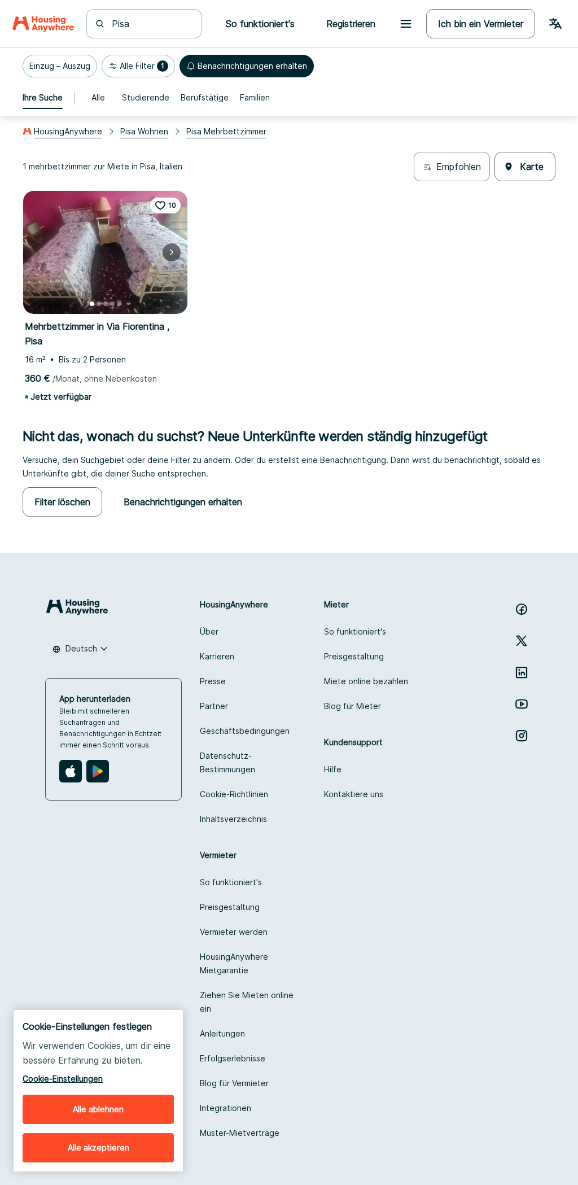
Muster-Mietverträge (239, 1133)
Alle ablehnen (98, 1109)
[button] (60, 66)
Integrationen (225, 1108)
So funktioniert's (355, 631)
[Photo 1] (92, 303)
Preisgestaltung (354, 656)
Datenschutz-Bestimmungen (227, 762)
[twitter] (521, 640)
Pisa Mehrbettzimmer (226, 131)
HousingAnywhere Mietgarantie (234, 963)
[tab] (43, 97)
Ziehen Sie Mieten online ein (247, 1001)
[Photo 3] (105, 303)
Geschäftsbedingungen (245, 731)
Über (209, 631)
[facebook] (521, 609)
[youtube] (521, 704)
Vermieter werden (234, 932)
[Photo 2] (98, 303)
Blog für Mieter (352, 706)
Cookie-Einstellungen (63, 1078)
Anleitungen (222, 1033)
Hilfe (332, 769)
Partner (214, 706)
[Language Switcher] (555, 23)
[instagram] (521, 735)
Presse (213, 681)
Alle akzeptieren (98, 1147)
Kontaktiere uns (353, 794)
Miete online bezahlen (366, 681)
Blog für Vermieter (234, 1083)
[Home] (43, 24)
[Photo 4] (112, 303)
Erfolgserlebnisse (232, 1058)
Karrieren (217, 656)
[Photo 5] (119, 303)
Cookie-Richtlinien (234, 794)
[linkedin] (521, 672)
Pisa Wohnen (144, 131)
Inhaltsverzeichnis (233, 819)
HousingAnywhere (68, 131)
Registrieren (350, 23)
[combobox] (150, 23)
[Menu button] (406, 23)
